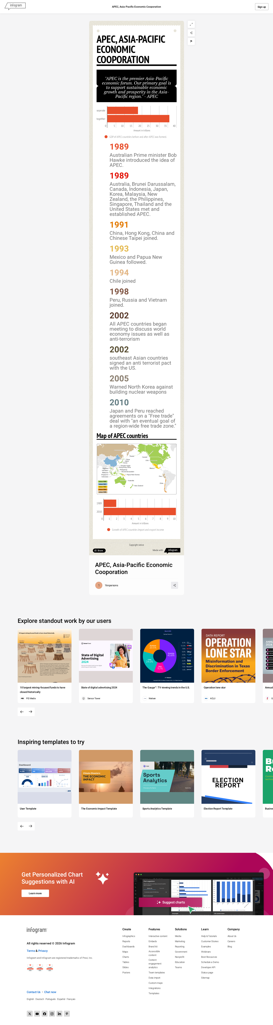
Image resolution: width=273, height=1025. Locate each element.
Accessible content (154, 953)
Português (51, 999)
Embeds (153, 941)
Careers (231, 941)
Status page (207, 972)
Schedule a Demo (210, 962)
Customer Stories (209, 941)
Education (180, 962)
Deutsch (39, 999)
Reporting (179, 946)
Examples (206, 946)
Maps (125, 951)
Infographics (128, 936)
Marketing (180, 941)
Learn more (35, 893)
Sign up (262, 6)
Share (100, 550)
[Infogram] (15, 7)
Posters (126, 972)
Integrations (154, 988)
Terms (31, 951)
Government (181, 951)
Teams (178, 967)
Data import (154, 977)
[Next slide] (30, 711)
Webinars (206, 951)
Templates (154, 993)
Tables (125, 962)
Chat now (50, 992)
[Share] (191, 32)
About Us (232, 936)
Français (71, 999)
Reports (126, 941)
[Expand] (191, 24)
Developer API (208, 967)
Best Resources (209, 957)
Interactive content (158, 936)
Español (61, 999)
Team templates (157, 972)
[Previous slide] (21, 711)
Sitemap (205, 977)
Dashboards (128, 946)
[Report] (191, 41)
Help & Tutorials (209, 936)
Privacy (43, 951)
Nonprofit (179, 957)
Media (178, 936)
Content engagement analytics (155, 963)
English (30, 999)
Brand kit (153, 946)
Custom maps (156, 983)
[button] (137, 137)
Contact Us (33, 992)
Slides (125, 967)
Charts (125, 957)
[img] (122, 110)
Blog (230, 946)
